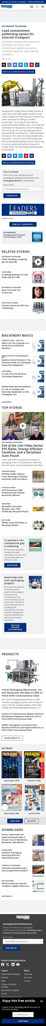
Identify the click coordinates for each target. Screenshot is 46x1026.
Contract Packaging (11, 865)
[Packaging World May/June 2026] (34, 764)
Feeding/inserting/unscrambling (16, 387)
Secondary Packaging (14, 26)
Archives (31, 821)
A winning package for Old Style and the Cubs (15, 275)
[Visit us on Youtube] (17, 964)
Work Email (8, 185)
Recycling (6, 520)
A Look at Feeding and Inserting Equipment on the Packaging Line (15, 392)
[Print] (4, 65)
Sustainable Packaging (12, 442)
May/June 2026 (34, 781)
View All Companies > (23, 224)
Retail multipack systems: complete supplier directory (15, 884)
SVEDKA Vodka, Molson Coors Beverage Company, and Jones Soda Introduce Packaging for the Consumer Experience (16, 476)
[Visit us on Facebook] (2, 964)
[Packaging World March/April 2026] (12, 797)
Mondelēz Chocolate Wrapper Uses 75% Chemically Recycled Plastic (15, 509)
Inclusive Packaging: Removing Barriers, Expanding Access (12, 855)
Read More (12, 565)
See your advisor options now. (15, 627)
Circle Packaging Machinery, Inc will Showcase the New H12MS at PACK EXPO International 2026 (22, 692)
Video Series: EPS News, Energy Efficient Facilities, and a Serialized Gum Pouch (23, 450)
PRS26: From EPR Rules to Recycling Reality (14, 523)
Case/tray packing (10, 303)
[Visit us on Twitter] (8, 964)
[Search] (37, 6)
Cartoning (6, 272)
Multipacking (8, 881)
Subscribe (15, 821)
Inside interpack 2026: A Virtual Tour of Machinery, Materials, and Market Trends (15, 840)
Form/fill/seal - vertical (13, 340)
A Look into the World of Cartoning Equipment (14, 375)
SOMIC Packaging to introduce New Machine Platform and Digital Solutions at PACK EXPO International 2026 (22, 727)
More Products (12, 738)
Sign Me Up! (12, 196)
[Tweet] (26, 65)
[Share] (15, 65)
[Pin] (32, 65)
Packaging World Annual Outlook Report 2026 (14, 236)
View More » (7, 402)
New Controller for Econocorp (11, 291)
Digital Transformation (13, 835)
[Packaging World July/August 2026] (12, 764)
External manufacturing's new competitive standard (15, 869)
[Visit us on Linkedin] (13, 964)
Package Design (8, 471)
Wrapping (6, 504)
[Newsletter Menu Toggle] (32, 6)
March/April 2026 (11, 813)
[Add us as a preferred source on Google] (37, 65)
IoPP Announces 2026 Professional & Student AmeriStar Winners (13, 492)
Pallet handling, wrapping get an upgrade (14, 260)
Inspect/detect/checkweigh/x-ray (15, 356)
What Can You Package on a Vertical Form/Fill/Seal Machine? (15, 345)
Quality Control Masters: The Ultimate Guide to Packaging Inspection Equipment (16, 362)
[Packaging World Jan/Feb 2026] (34, 797)
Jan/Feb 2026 (34, 813)
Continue (23, 1021)
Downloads (7, 850)
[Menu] (43, 6)
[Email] (9, 65)
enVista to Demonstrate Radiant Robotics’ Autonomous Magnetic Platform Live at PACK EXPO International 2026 (23, 716)
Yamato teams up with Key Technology (15, 306)
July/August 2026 (11, 781)
